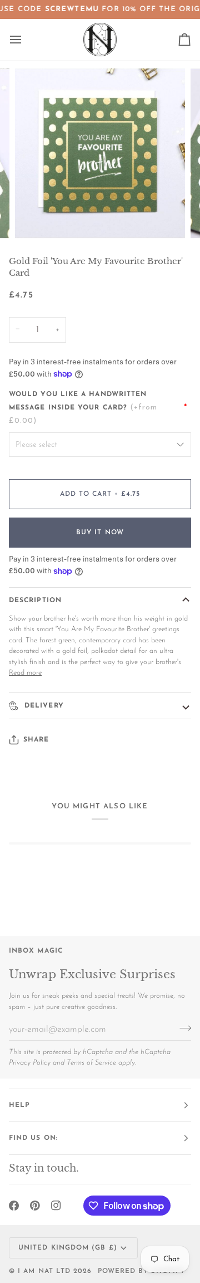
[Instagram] (56, 1206)
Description (35, 600)
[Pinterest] (35, 1206)
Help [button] (19, 1105)
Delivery (43, 706)
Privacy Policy (30, 1062)
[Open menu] (25, 39)
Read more (25, 672)
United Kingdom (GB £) (67, 1248)
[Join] (182, 1028)
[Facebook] (14, 1206)
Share (36, 739)
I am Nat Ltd (44, 1271)
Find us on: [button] (33, 1138)
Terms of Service (91, 1062)
